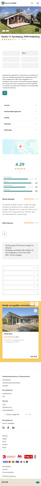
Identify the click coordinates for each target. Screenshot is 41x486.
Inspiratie (5, 386)
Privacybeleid (6, 466)
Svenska (5, 444)
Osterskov (8, 334)
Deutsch (5, 436)
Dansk (4, 447)
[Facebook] (9, 428)
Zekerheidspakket (8, 410)
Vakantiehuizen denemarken (11, 383)
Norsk (4, 441)
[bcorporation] (35, 458)
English (4, 439)
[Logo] (8, 3)
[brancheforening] (9, 458)
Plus (3, 396)
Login (4, 404)
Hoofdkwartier (6, 393)
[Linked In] (14, 428)
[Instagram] (4, 428)
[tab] (13, 331)
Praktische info (7, 407)
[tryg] (29, 458)
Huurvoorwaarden (8, 472)
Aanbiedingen (6, 380)
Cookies (4, 469)
